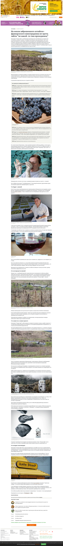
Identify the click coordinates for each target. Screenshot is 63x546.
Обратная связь (22, 531)
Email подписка (31, 536)
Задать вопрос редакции (44, 533)
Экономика (33, 15)
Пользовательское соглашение (23, 533)
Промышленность (51, 15)
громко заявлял (17, 191)
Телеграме (26, 493)
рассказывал (37, 483)
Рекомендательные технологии (32, 534)
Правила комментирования (24, 534)
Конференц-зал (12, 532)
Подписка (11, 531)
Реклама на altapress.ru (33, 531)
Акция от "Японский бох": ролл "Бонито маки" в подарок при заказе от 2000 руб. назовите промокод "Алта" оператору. (46, 537)
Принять (43, 544)
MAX (35, 539)
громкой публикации (23, 132)
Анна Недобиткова (14, 495)
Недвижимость (27, 15)
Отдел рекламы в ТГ (32, 532)
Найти (61, 17)
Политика (45, 15)
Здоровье (40, 15)
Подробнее (37, 544)
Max (32, 493)
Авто (37, 15)
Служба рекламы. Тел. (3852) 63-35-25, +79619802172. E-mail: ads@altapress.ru (33, 538)
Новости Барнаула (20, 15)
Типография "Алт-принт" (14, 533)
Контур (41, 497)
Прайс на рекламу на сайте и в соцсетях (46, 534)
